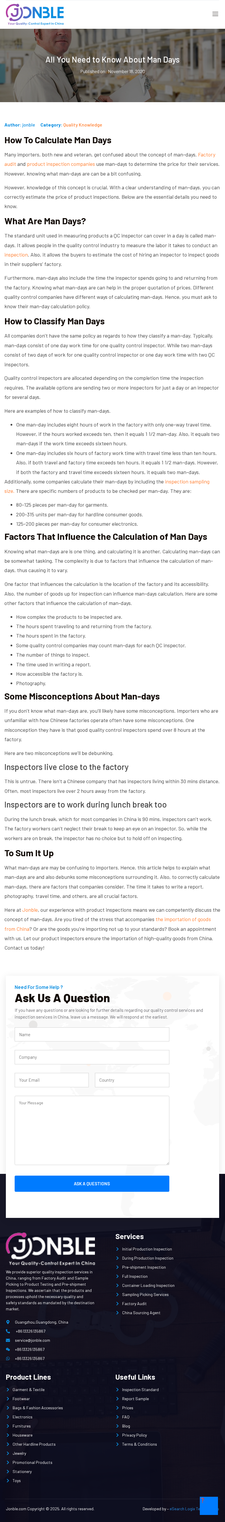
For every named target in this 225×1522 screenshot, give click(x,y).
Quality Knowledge (82, 124)
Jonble (30, 909)
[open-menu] (214, 14)
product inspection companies (61, 164)
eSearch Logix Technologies (194, 1508)
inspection (16, 254)
